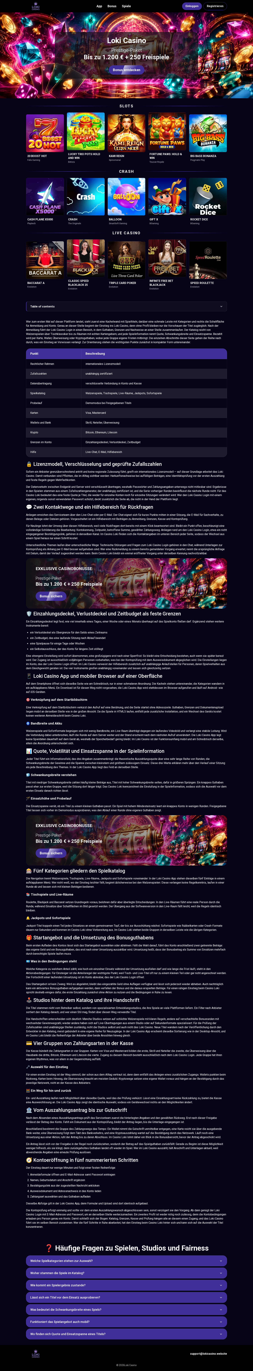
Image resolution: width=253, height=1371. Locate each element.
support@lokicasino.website (208, 1353)
